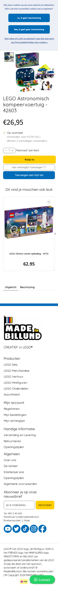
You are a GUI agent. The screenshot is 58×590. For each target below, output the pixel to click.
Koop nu (29, 159)
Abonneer (45, 505)
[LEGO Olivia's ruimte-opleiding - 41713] (29, 222)
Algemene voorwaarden (20, 484)
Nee (16, 29)
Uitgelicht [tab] (10, 287)
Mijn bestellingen (15, 414)
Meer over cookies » (38, 42)
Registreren (11, 409)
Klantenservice (14, 472)
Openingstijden (14, 447)
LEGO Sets (11, 364)
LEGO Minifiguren (15, 382)
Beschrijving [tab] (27, 287)
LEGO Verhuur (13, 376)
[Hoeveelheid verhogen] (13, 150)
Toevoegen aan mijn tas (29, 175)
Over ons (10, 460)
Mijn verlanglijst (14, 421)
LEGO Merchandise (16, 371)
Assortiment (12, 394)
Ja (18, 17)
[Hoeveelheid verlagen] (6, 150)
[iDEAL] (24, 582)
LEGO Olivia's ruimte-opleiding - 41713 (28, 253)
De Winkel (10, 466)
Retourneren (12, 441)
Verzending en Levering (20, 435)
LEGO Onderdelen (16, 388)
